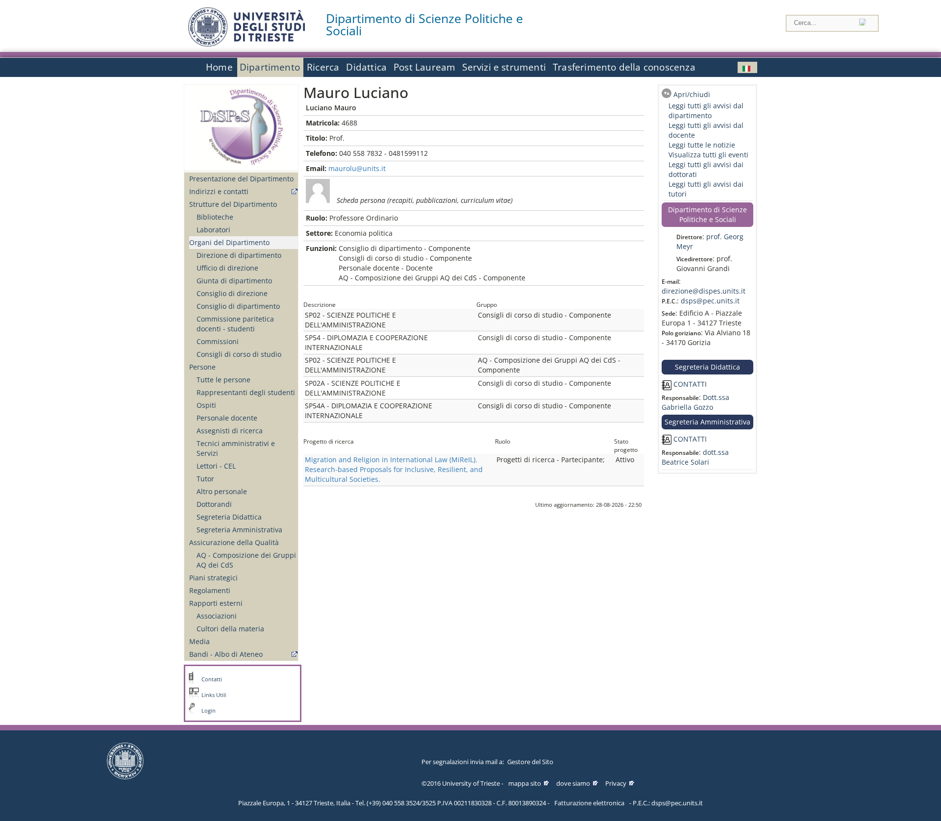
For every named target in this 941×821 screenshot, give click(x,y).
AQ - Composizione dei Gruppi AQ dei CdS (246, 560)
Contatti (211, 679)
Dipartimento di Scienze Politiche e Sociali (424, 24)
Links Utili (213, 695)
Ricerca (323, 67)
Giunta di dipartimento (234, 280)
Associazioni (217, 616)
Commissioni (218, 341)
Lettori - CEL (216, 466)
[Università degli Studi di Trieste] (246, 44)
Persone (202, 367)
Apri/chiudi (691, 94)
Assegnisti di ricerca (230, 430)
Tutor (205, 478)
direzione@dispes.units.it (703, 291)
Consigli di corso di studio (239, 354)
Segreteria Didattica (229, 517)
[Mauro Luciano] (747, 67)
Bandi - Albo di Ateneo (226, 654)
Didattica (366, 67)
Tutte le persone (223, 379)
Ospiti (206, 405)
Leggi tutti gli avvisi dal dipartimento (706, 110)
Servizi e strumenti (504, 67)
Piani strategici (213, 577)
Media (199, 641)
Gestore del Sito (530, 761)
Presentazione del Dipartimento (241, 178)
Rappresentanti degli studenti (246, 392)
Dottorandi (214, 504)
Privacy (615, 783)
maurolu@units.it (357, 168)
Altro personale (222, 491)
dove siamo (573, 783)
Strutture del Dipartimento (233, 204)
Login (208, 710)
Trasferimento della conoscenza (624, 67)
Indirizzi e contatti (218, 191)
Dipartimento (270, 67)
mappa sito (524, 783)
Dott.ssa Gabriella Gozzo (695, 402)
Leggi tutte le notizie (702, 144)
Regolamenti (209, 590)
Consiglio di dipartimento (238, 306)
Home (219, 67)
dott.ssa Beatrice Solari (695, 457)
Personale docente (227, 418)
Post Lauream (424, 67)
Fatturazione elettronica (589, 802)
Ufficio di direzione (227, 268)
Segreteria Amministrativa (239, 529)
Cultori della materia (230, 628)
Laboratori (213, 229)
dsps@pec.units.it (710, 300)
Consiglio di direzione (232, 293)
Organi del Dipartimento (229, 242)
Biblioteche (215, 217)
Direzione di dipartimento (239, 255)
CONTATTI (689, 384)
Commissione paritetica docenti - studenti (235, 323)
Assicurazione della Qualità (234, 542)
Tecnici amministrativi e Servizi (236, 448)
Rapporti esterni (216, 603)
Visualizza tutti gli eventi (708, 154)
